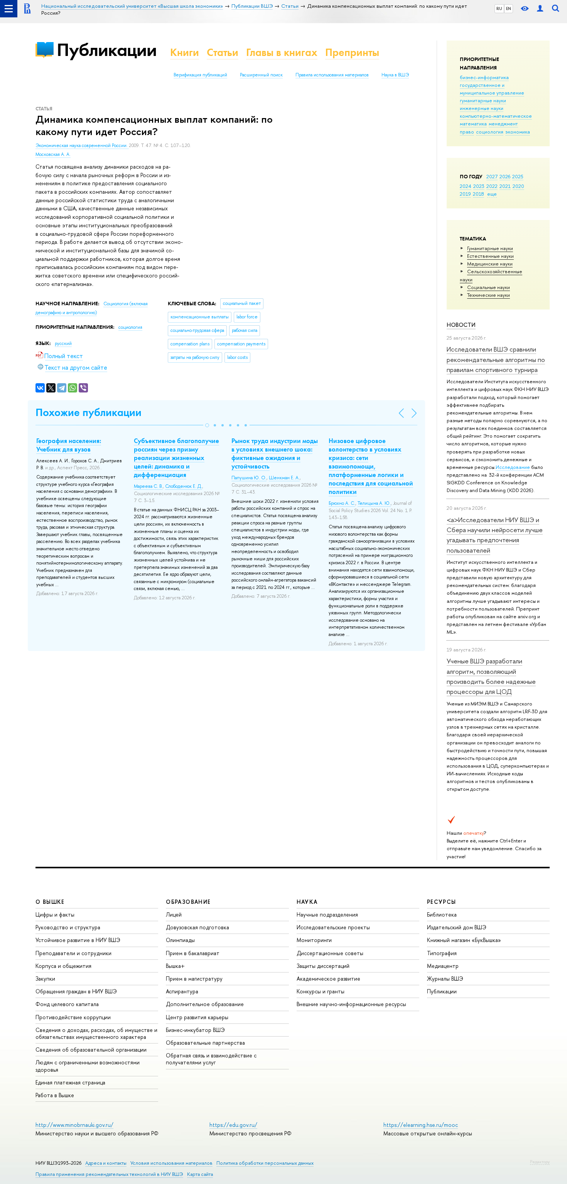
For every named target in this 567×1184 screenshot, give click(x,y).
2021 (505, 186)
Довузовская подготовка (197, 927)
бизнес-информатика (484, 77)
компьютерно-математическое (496, 115)
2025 (517, 176)
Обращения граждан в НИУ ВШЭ (76, 991)
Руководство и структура (67, 927)
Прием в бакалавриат (192, 953)
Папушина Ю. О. (249, 478)
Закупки (45, 978)
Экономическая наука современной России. (82, 145)
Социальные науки (488, 287)
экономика (517, 131)
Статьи (222, 52)
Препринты (352, 52)
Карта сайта (200, 1174)
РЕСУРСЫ (441, 901)
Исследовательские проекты (333, 927)
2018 (478, 193)
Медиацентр (443, 965)
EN (508, 8)
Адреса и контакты (106, 1163)
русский (63, 343)
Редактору (540, 1161)
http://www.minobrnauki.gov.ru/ (74, 1124)
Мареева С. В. (148, 486)
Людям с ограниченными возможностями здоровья (87, 1066)
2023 (478, 186)
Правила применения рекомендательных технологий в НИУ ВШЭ (109, 1174)
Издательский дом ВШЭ (456, 927)
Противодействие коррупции (73, 1017)
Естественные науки (490, 255)
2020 (518, 186)
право (467, 131)
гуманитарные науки (483, 100)
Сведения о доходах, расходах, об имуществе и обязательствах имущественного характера (96, 1033)
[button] (207, 425)
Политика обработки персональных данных (265, 1163)
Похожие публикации (88, 412)
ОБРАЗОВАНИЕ (188, 901)
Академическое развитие (328, 978)
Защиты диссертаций (323, 965)
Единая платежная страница (70, 1082)
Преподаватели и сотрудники (73, 953)
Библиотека (442, 914)
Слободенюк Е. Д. (183, 486)
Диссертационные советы (330, 953)
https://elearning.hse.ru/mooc (420, 1124)
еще (492, 193)
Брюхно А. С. (342, 503)
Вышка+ (175, 965)
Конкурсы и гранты (320, 991)
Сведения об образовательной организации (91, 1049)
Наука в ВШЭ (395, 75)
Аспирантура (182, 991)
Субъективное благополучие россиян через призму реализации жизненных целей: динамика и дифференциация (176, 457)
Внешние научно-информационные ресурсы (351, 1004)
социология (489, 131)
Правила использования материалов (332, 75)
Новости (461, 325)
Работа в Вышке (54, 1095)
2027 (492, 176)
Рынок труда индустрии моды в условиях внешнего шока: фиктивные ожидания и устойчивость (274, 453)
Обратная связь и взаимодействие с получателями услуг (211, 1059)
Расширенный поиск (261, 75)
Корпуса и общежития (63, 965)
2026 (505, 176)
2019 (465, 193)
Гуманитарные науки (490, 248)
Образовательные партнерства (205, 1042)
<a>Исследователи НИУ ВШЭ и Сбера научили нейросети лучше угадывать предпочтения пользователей (495, 535)
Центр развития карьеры (197, 1017)
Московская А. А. (53, 154)
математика (473, 123)
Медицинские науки (490, 263)
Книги (184, 52)
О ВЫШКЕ (50, 901)
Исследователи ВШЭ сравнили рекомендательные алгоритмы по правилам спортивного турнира (496, 359)
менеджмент (503, 123)
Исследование (513, 466)
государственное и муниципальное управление (492, 88)
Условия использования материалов (171, 1163)
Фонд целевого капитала (67, 1004)
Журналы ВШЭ (445, 978)
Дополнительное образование (205, 1004)
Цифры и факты (54, 914)
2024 (465, 186)
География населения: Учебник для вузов (68, 444)
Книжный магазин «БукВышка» (464, 940)
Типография (442, 953)
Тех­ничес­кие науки (488, 294)
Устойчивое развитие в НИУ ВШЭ (77, 940)
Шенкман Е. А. (284, 478)
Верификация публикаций (200, 75)
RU (499, 8)
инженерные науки (481, 108)
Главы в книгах (281, 52)
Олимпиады (180, 940)
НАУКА (307, 901)
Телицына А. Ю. (374, 503)
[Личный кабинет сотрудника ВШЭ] (540, 8)
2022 (492, 186)
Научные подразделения (327, 914)
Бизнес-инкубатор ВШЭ (195, 1029)
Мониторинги (314, 940)
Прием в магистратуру (194, 978)
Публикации (107, 49)
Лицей (174, 914)
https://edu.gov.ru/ (233, 1124)
